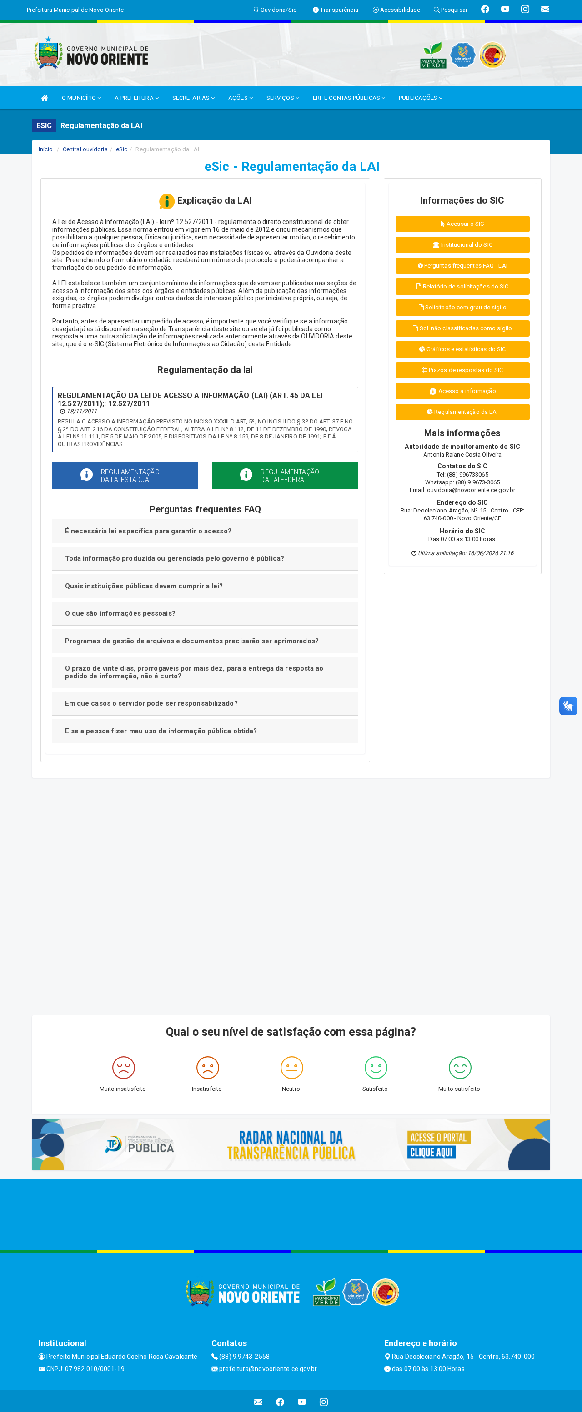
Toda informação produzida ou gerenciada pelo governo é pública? (174, 558)
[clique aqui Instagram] (324, 1402)
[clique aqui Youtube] (302, 1402)
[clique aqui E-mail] (258, 1402)
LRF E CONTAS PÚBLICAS (347, 97)
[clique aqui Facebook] (280, 1402)
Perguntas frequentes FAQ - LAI (465, 265)
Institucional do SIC (466, 244)
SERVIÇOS (281, 97)
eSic (121, 149)
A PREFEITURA (135, 97)
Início (46, 149)
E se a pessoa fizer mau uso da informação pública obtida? (161, 731)
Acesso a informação (466, 391)
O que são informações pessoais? (120, 613)
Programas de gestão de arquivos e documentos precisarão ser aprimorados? (192, 641)
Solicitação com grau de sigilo (465, 307)
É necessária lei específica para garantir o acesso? (148, 531)
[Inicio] (44, 97)
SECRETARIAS (191, 97)
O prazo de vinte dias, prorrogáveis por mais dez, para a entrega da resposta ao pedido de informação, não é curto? (194, 672)
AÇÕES (238, 97)
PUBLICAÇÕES (419, 97)
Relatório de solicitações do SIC (464, 286)
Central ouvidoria (85, 149)
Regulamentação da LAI (465, 411)
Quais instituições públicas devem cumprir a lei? (144, 586)
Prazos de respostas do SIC (465, 370)
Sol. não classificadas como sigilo (465, 328)
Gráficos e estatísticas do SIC (465, 349)
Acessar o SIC (464, 223)
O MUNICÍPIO (79, 97)
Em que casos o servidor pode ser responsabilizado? (151, 703)
